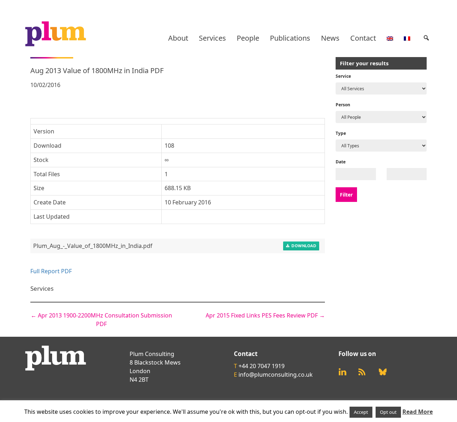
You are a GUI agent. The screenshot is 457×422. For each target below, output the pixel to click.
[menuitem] (390, 38)
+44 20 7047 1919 (261, 366)
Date (341, 162)
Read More (417, 412)
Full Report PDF (51, 271)
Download (302, 246)
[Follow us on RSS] (362, 372)
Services (212, 38)
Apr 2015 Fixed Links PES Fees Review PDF (265, 315)
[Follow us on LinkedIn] (342, 372)
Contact (363, 38)
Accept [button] (361, 412)
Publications (290, 38)
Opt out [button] (388, 412)
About (178, 38)
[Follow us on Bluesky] (383, 372)
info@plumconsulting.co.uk (275, 374)
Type (341, 133)
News (330, 38)
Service (343, 76)
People (248, 38)
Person (343, 105)
